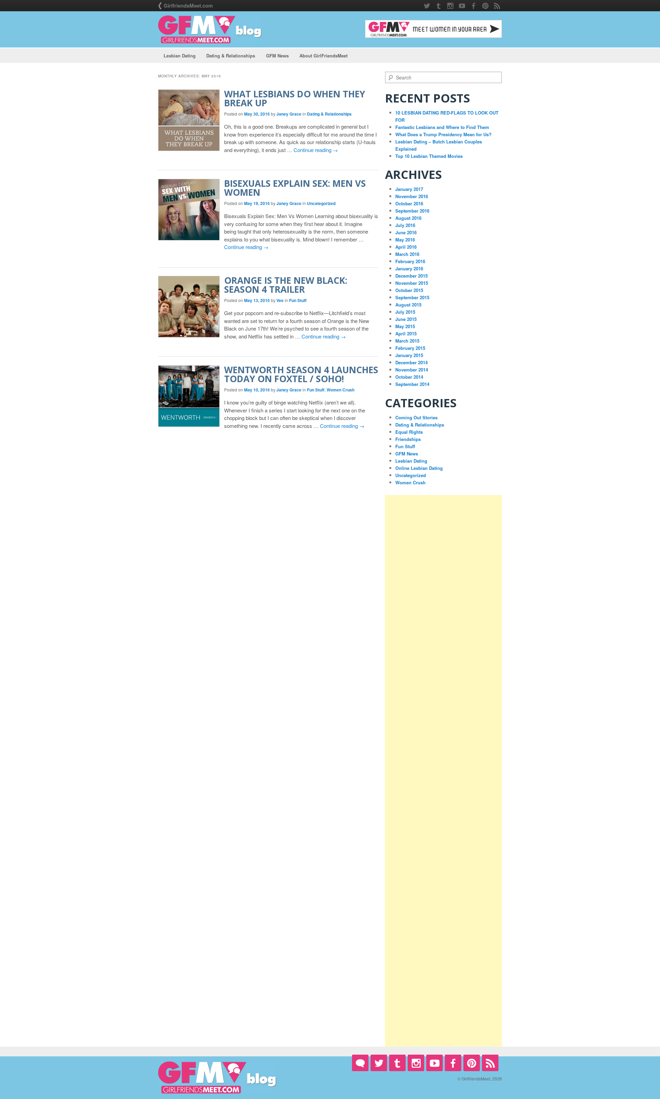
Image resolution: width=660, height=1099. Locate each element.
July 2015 (405, 312)
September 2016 (412, 210)
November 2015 (411, 283)
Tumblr (439, 6)
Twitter (427, 6)
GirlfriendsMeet (360, 1063)
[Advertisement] (443, 771)
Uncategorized (321, 203)
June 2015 (406, 319)
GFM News (277, 55)
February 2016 (410, 261)
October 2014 (409, 377)
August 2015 (408, 304)
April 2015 (406, 333)
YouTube (462, 6)
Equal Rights (409, 432)
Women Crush (340, 390)
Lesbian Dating (180, 55)
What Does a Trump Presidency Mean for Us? (443, 134)
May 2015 (405, 326)
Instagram (450, 6)
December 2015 (411, 275)
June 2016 (406, 232)
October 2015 (409, 290)
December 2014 (411, 362)
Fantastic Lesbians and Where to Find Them (442, 127)
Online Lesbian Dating (419, 468)
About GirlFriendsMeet (323, 55)
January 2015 (409, 355)
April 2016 (406, 247)
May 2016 (405, 239)
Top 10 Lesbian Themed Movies (429, 156)
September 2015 (412, 297)
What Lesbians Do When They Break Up (294, 98)
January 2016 (409, 268)
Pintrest (485, 6)
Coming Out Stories (416, 417)
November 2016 (411, 196)
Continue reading (316, 149)
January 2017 (409, 189)
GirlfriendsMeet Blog (209, 29)
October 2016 (409, 203)
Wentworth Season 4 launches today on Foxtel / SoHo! (301, 374)
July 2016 (405, 225)
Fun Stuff (298, 300)
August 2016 (408, 218)
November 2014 (411, 369)
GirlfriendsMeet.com (188, 5)
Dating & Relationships (230, 55)
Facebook (474, 6)
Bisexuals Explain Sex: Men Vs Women (295, 188)
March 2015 (407, 340)
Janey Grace (288, 114)
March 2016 (407, 254)
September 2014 (412, 384)
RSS (497, 6)
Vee (280, 300)
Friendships (408, 439)
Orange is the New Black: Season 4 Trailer (285, 285)
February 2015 (410, 348)
